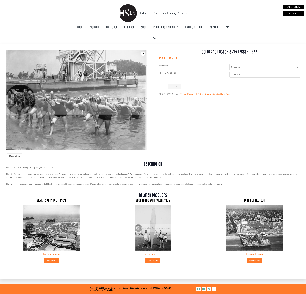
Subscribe (293, 13)
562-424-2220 (166, 288)
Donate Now (293, 7)
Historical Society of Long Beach (163, 13)
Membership (164, 65)
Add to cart (175, 86)
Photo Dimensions (167, 73)
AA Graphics (108, 290)
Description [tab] (14, 156)
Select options (51, 260)
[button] (143, 54)
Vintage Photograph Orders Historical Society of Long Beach (206, 94)
